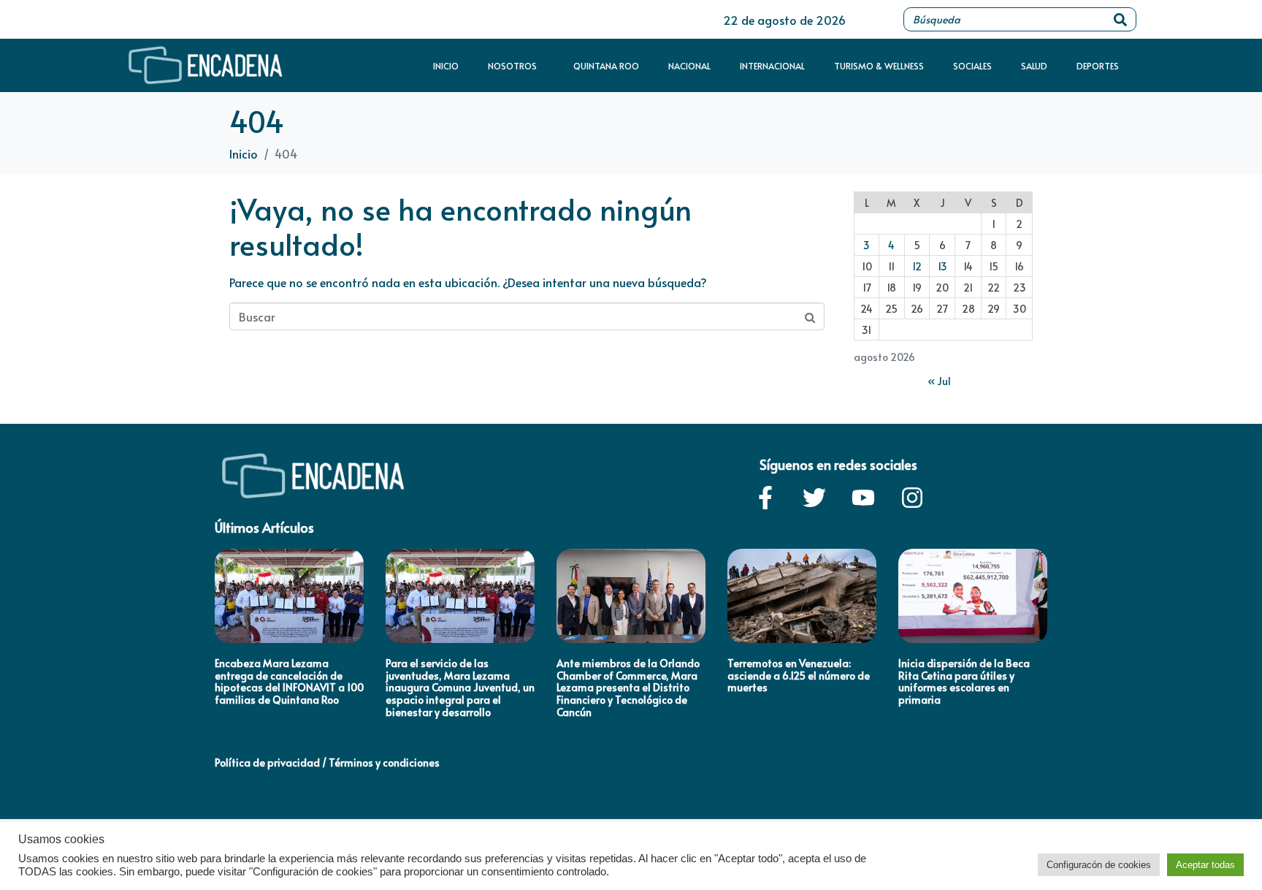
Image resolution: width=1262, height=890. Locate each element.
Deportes (1097, 66)
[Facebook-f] (765, 497)
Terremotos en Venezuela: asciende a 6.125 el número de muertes (798, 675)
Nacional (689, 66)
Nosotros (512, 66)
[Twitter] (814, 497)
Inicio (446, 66)
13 (942, 266)
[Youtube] (863, 497)
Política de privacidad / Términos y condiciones (327, 762)
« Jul (939, 381)
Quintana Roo (606, 66)
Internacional (772, 66)
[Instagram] (912, 497)
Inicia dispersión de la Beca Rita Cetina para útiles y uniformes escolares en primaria (964, 681)
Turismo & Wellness (879, 66)
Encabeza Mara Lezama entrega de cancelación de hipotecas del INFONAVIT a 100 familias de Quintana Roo (289, 681)
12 (917, 266)
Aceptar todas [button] (1205, 864)
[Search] (1120, 19)
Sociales (972, 66)
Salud (1034, 66)
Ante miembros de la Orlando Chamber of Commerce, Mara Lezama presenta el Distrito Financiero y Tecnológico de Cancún (628, 687)
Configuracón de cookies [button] (1099, 864)
